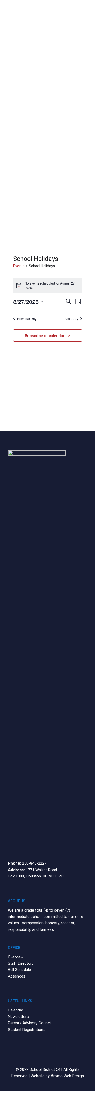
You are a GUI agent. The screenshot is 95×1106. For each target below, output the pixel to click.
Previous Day (26, 319)
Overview (15, 957)
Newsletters (18, 1016)
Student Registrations (26, 1029)
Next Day (71, 319)
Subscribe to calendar (44, 335)
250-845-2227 (34, 863)
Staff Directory (21, 963)
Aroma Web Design (67, 1075)
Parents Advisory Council (29, 1023)
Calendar (15, 1010)
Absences (16, 976)
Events (19, 266)
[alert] (47, 285)
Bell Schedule (19, 969)
